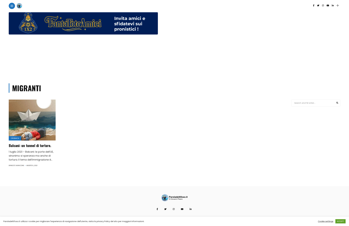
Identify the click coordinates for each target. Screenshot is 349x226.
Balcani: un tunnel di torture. (30, 145)
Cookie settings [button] (325, 221)
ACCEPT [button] (340, 221)
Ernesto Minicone (16, 165)
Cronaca (15, 138)
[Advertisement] (174, 58)
